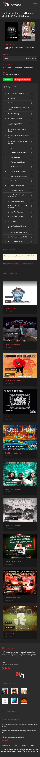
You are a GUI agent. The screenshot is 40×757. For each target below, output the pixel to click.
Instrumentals (14, 75)
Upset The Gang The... (13, 344)
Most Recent (31, 255)
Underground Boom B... (13, 489)
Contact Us (6, 745)
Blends (6, 75)
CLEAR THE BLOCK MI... (14, 561)
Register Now (6, 740)
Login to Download (23, 80)
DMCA (32, 745)
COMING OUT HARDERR (14, 381)
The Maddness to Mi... (13, 453)
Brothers (8, 417)
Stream (8, 80)
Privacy (16, 745)
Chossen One (10, 308)
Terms (24, 745)
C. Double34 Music (29, 58)
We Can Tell (9, 634)
